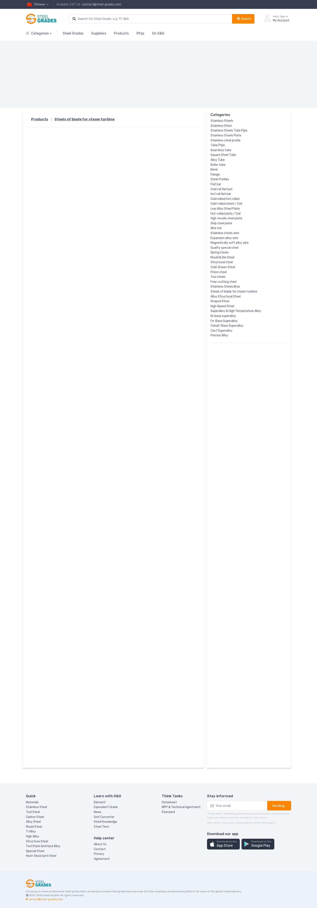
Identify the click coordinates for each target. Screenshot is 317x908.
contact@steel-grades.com (101, 4)
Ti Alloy (31, 831)
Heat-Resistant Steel (41, 856)
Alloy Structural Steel (225, 296)
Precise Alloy (219, 335)
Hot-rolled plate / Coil (225, 213)
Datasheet (169, 802)
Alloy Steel (33, 822)
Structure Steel (37, 841)
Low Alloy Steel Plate (225, 208)
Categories (40, 33)
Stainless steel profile (225, 140)
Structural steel (221, 262)
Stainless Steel (221, 126)
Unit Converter (104, 817)
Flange (215, 174)
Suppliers (98, 33)
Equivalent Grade (106, 807)
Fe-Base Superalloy (224, 321)
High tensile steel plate (226, 218)
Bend (214, 169)
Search (245, 19)
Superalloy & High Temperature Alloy (235, 311)
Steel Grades (73, 33)
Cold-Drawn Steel (222, 267)
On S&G (158, 33)
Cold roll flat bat (221, 189)
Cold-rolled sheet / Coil (226, 204)
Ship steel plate (221, 223)
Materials (32, 802)
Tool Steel (33, 812)
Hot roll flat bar (220, 194)
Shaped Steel (219, 301)
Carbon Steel (35, 817)
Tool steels (218, 277)
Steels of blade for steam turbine (85, 119)
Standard (168, 812)
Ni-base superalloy (223, 316)
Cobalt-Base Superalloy (226, 325)
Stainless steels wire (224, 233)
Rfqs (140, 33)
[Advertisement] (155, 74)
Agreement (102, 859)
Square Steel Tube (223, 155)
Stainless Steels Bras (225, 286)
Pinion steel (218, 272)
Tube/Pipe (217, 145)
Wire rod (215, 228)
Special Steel (35, 851)
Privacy (99, 854)
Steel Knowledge (105, 822)
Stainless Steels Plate (225, 135)
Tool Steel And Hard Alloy (43, 846)
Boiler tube (218, 165)
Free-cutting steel (223, 282)
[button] (223, 844)
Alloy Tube (217, 160)
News (97, 812)
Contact (100, 849)
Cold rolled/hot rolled (224, 199)
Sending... (279, 806)
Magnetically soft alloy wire (229, 243)
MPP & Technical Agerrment (181, 807)
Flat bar (215, 184)
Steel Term (101, 827)
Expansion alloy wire (224, 238)
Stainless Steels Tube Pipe (228, 130)
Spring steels (219, 252)
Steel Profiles (219, 179)
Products (121, 33)
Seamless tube (220, 150)
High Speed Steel (222, 306)
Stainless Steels (221, 121)
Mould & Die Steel (222, 257)
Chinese (40, 4)
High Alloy (32, 836)
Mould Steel (34, 827)
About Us (100, 844)
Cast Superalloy (221, 330)
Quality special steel (224, 248)
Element (100, 802)
